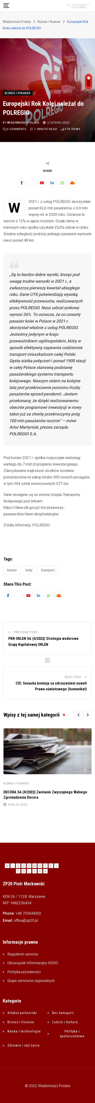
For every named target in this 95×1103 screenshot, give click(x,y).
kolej (29, 570)
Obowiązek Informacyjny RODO (32, 963)
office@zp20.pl (26, 920)
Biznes (12, 570)
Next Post (73, 677)
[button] (78, 715)
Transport (48, 570)
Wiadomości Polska (23, 122)
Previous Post (26, 632)
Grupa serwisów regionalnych (31, 980)
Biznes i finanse (16, 783)
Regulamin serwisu (22, 954)
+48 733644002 (28, 913)
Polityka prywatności (24, 972)
